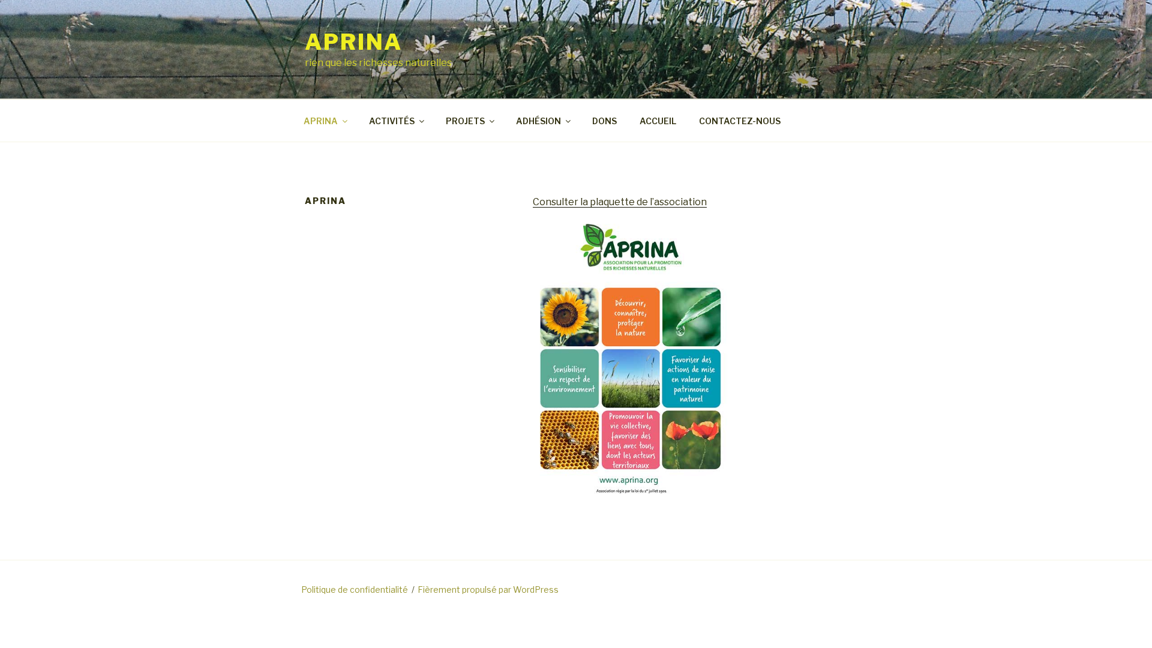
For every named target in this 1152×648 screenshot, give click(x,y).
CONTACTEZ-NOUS (740, 121)
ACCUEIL (658, 121)
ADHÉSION (538, 121)
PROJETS (465, 121)
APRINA (354, 42)
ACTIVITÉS (392, 121)
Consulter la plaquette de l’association (620, 202)
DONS (604, 121)
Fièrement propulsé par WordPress (488, 589)
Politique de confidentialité (354, 589)
